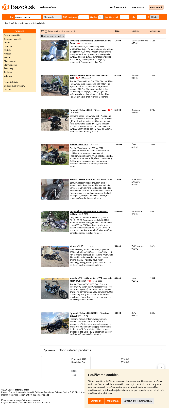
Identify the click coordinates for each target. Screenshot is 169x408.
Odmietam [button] (112, 400)
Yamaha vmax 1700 (79, 145)
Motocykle (24, 23)
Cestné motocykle (12, 35)
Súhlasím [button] (96, 400)
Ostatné (7, 89)
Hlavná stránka (10, 23)
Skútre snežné (10, 65)
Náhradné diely (11, 82)
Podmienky (49, 392)
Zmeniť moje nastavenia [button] (138, 400)
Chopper (8, 46)
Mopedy (7, 54)
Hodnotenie (21, 392)
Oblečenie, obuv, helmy (14, 86)
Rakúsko (46, 402)
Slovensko (13, 402)
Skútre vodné (10, 61)
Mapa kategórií (8, 400)
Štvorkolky (8, 69)
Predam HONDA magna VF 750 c (85, 179)
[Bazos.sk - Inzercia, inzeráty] (18, 9)
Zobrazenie (155, 31)
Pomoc (4, 392)
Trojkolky (8, 72)
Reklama (39, 392)
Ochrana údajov (62, 392)
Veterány (8, 76)
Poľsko (38, 402)
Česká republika (26, 402)
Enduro (7, 43)
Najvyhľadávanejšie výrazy (28, 400)
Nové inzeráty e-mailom (52, 36)
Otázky (12, 392)
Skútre (7, 57)
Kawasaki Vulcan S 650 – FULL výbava (88, 110)
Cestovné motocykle (13, 39)
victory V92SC (76, 246)
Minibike (8, 50)
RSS (72, 392)
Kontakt (30, 392)
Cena (117, 31)
